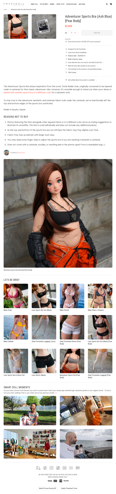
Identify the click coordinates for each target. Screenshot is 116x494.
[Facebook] (45, 468)
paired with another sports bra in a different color (27, 92)
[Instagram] (51, 468)
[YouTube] (71, 468)
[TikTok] (58, 468)
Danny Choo (21, 153)
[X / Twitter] (38, 468)
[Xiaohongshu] (64, 468)
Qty (66, 33)
